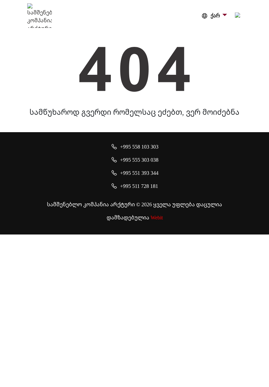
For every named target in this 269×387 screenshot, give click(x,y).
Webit (157, 217)
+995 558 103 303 (139, 146)
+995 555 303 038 (139, 159)
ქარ (215, 15)
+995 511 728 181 (139, 186)
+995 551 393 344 (139, 172)
